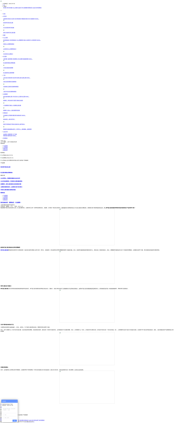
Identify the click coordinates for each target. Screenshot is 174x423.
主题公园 (24, 77)
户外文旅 (5, 77)
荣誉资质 (5, 135)
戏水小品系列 (27, 40)
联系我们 (39, 7)
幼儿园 (19, 7)
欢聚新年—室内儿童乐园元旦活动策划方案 (11, 184)
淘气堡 (8, 7)
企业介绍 (35, 7)
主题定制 (5, 18)
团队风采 (15, 115)
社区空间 (15, 77)
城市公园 (19, 77)
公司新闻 (10, 115)
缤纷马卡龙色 (11, 18)
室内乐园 (5, 96)
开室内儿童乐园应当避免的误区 (8, 189)
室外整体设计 (13, 40)
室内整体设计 (6, 40)
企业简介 (5, 134)
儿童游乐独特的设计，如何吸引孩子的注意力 (11, 186)
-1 (29, 421)
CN (4, 5)
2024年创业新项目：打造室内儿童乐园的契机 (11, 181)
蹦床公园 (10, 96)
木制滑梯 (15, 59)
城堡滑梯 (10, 59)
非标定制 (10, 77)
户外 (22, 7)
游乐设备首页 (4, 202)
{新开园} (5, 59)
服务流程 (10, 135)
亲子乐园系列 (31, 18)
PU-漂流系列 (33, 40)
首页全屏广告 (36, 420)
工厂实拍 (15, 134)
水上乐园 (15, 7)
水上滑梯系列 (20, 40)
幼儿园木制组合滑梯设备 (7, 172)
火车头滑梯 (20, 59)
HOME (5, 7)
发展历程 (10, 134)
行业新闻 (5, 115)
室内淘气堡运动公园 (5, 167)
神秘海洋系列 (24, 18)
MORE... (37, 18)
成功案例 (25, 7)
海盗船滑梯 (25, 59)
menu (5, 6)
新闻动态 (30, 7)
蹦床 (11, 7)
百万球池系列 (18, 18)
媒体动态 (19, 115)
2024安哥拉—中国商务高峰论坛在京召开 (10, 178)
